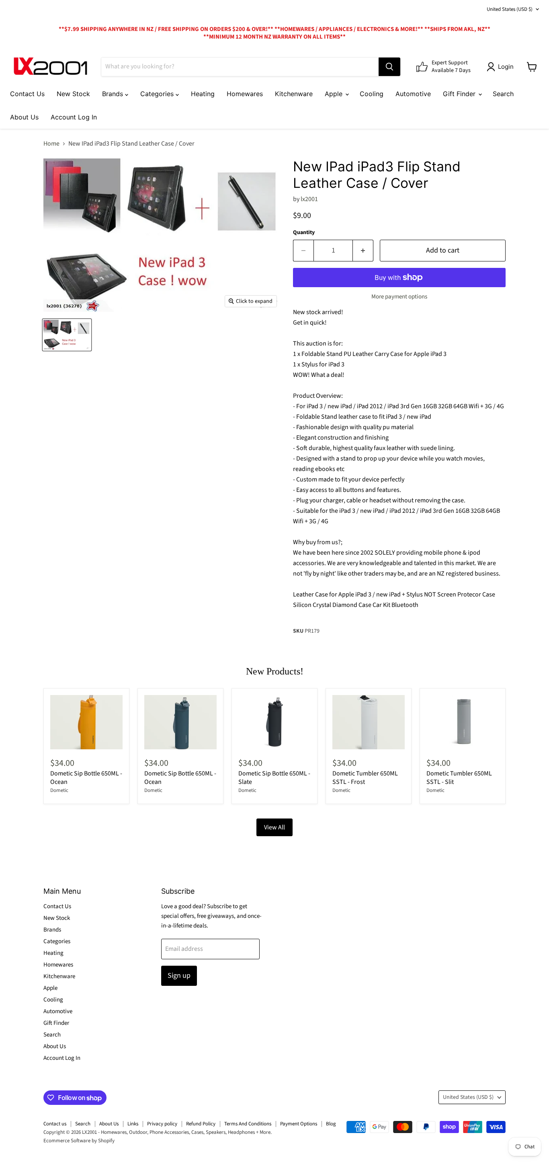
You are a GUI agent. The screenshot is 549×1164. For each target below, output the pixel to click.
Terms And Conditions (247, 1123)
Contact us (54, 1123)
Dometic (59, 790)
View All (274, 827)
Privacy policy (162, 1123)
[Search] (389, 67)
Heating (203, 94)
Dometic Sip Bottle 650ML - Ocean (86, 777)
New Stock (73, 94)
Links (132, 1123)
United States (510, 9)
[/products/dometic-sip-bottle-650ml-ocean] (180, 722)
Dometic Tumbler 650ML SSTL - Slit (459, 777)
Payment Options (298, 1123)
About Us (24, 117)
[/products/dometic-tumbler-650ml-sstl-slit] (462, 722)
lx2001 (309, 199)
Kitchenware (294, 94)
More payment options (399, 296)
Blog (331, 1123)
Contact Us (27, 94)
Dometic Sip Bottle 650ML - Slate (274, 777)
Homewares (245, 94)
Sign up (179, 976)
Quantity (304, 232)
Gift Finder (460, 94)
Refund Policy (200, 1123)
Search (503, 94)
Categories (158, 94)
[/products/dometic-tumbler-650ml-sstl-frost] (368, 722)
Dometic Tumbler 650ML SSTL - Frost (365, 777)
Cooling (371, 94)
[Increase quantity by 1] (363, 251)
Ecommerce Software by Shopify (79, 1140)
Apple (334, 94)
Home (51, 143)
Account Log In (74, 117)
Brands (113, 94)
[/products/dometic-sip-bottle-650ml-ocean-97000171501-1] (86, 722)
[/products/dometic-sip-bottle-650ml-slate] (274, 722)
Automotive (413, 94)
